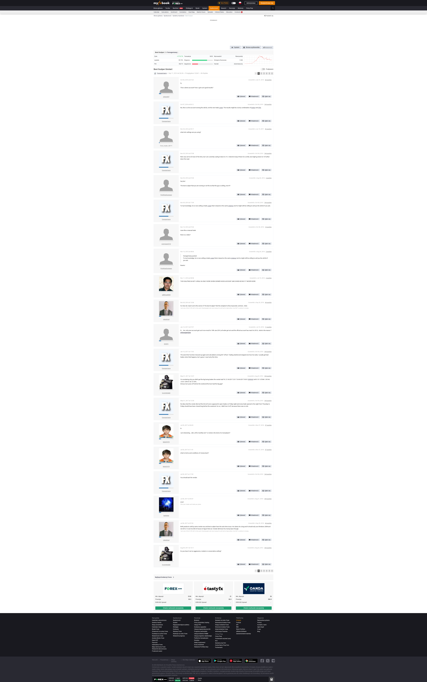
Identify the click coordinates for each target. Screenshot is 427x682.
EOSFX (166, 344)
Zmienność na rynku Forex (160, 631)
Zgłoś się (267, 96)
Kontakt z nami (262, 625)
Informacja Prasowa (221, 631)
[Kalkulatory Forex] (271, 679)
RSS (237, 627)
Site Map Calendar (188, 660)
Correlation (182, 12)
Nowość (223, 8)
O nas (259, 629)
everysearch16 (166, 244)
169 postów (268, 499)
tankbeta (166, 515)
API (237, 625)
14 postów (268, 227)
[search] (274, 8)
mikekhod (166, 319)
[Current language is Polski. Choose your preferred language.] (240, 3)
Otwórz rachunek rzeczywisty (173, 608)
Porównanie (218, 647)
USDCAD (185, 680)
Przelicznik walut (157, 651)
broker (253, 107)
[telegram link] (273, 661)
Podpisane (269, 69)
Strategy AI (189, 8)
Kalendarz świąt (157, 627)
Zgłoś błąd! (260, 627)
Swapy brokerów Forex (222, 625)
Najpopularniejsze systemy (181, 625)
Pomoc (259, 622)
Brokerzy (240, 8)
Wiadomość (268, 47)
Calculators (165, 12)
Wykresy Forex (177, 631)
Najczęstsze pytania (263, 620)
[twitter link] (267, 661)
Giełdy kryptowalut (199, 642)
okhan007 (166, 97)
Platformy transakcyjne (201, 638)
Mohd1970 (166, 442)
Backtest (177, 8)
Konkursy (176, 629)
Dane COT (155, 640)
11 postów (268, 327)
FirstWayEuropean (166, 195)
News (199, 680)
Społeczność (214, 8)
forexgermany (172, 52)
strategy (230, 206)
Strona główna (157, 8)
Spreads (210, 12)
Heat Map (191, 12)
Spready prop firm (220, 643)
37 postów (268, 425)
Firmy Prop (249, 8)
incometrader (166, 393)
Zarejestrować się (267, 3)
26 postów (268, 80)
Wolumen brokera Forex (222, 627)
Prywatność (164, 660)
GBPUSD (185, 678)
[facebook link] (262, 661)
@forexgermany (185, 332)
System (204, 8)
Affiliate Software (241, 631)
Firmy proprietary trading (201, 622)
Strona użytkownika (253, 47)
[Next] (272, 73)
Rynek (197, 8)
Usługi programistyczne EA (202, 629)
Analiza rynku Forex (158, 638)
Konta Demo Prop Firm (222, 645)
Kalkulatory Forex (157, 645)
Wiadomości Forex (157, 636)
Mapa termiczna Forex (158, 647)
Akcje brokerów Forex (221, 629)
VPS (259, 107)
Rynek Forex (155, 629)
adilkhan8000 (166, 295)
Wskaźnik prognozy (179, 636)
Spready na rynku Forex (222, 620)
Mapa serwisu (173, 661)
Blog (258, 631)
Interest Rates (219, 12)
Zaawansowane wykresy (243, 633)
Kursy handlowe (199, 645)
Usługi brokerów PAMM (201, 633)
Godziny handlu (156, 622)
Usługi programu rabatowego (203, 636)
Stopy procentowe (157, 625)
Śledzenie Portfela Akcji (201, 647)
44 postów (268, 302)
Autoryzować (251, 3)
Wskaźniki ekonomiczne (159, 649)
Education (229, 12)
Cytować (242, 96)
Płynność (155, 642)
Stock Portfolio (240, 629)
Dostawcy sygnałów (200, 627)
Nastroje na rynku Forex (180, 633)
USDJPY (171, 680)
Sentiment (174, 12)
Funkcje (238, 622)
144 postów (268, 104)
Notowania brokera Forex (222, 622)
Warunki (155, 660)
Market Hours (201, 12)
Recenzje (232, 8)
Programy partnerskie (200, 631)
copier (221, 107)
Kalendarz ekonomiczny (159, 620)
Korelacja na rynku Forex (159, 633)
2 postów (269, 178)
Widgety (238, 620)
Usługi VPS (197, 625)
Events (200, 678)
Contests (238, 12)
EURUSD (250, 379)
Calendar (156, 12)
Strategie (175, 627)
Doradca (196, 640)
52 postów (268, 129)
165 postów (268, 376)
